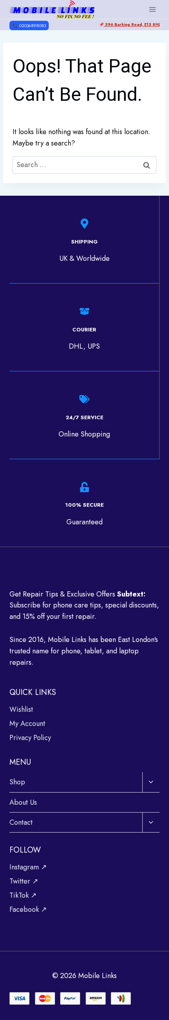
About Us (23, 802)
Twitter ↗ (23, 881)
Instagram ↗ (28, 867)
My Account (27, 723)
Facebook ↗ (28, 909)
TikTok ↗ (23, 895)
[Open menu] (152, 9)
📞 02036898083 (29, 25)
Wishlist (21, 709)
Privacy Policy (30, 738)
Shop (17, 782)
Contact (21, 822)
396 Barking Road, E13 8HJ (132, 24)
